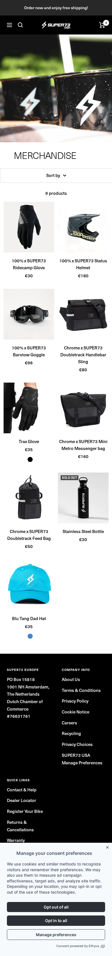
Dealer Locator (21, 800)
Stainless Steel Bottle (83, 531)
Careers (69, 723)
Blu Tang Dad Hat (29, 618)
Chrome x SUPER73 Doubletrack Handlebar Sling (83, 355)
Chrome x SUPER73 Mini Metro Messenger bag (83, 444)
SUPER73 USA (76, 755)
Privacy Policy (75, 701)
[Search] (20, 25)
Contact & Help (21, 789)
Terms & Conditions (81, 690)
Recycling (71, 733)
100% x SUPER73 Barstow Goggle (29, 351)
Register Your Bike (25, 811)
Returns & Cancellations (20, 826)
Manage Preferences (82, 762)
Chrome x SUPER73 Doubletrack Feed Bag (29, 534)
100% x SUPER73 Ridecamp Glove (29, 264)
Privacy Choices (77, 744)
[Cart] (102, 25)
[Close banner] (108, 846)
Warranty (16, 840)
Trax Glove (29, 441)
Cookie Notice (75, 712)
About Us (71, 679)
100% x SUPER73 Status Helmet (83, 264)
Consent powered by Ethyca (77, 946)
